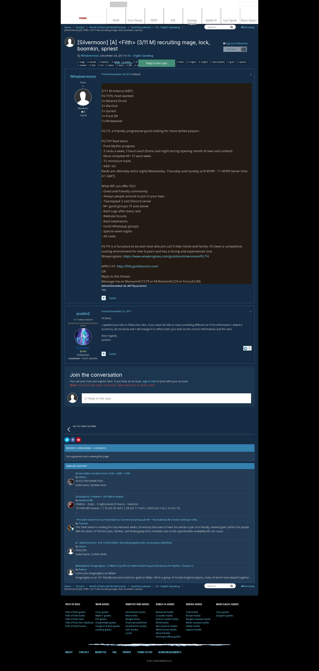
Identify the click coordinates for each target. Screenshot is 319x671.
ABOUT (69, 652)
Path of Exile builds (75, 615)
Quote (112, 298)
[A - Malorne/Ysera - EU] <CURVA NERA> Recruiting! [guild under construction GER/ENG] (124, 543)
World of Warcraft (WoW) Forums (109, 27)
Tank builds (192, 612)
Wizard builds (163, 633)
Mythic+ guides (103, 615)
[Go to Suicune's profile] (71, 528)
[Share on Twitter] (67, 439)
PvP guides (101, 619)
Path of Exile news (74, 619)
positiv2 (83, 313)
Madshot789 (86, 500)
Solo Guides (132, 629)
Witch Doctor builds (166, 629)
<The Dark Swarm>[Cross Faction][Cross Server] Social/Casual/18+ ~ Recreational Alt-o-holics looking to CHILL (137, 520)
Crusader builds (164, 615)
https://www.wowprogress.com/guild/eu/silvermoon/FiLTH (166, 256)
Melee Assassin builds (197, 622)
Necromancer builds (166, 626)
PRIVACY (127, 652)
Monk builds (162, 622)
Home (69, 27)
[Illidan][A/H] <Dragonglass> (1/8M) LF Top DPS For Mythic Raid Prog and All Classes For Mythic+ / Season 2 (134, 566)
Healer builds (193, 626)
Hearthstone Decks (135, 612)
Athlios (82, 477)
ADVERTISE (100, 652)
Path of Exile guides (75, 612)
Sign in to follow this (237, 43)
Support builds (193, 629)
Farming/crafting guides (168, 636)
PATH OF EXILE (72, 604)
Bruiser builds (193, 615)
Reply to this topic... (100, 398)
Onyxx (82, 546)
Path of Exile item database (79, 622)
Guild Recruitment (142, 27)
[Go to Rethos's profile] (71, 572)
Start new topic (124, 63)
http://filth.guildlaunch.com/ (137, 266)
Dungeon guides (224, 615)
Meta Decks (132, 615)
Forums (81, 27)
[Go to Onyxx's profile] (71, 551)
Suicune (83, 523)
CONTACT (84, 652)
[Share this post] (251, 74)
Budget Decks (133, 619)
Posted (116, 74)
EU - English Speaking (169, 27)
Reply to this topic (156, 63)
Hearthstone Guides (136, 626)
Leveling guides (103, 629)
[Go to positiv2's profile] (83, 336)
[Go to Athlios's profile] (71, 482)
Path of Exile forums (75, 626)
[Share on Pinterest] (78, 439)
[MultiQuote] (104, 298)
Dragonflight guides (105, 622)
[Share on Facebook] (72, 439)
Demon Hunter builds (167, 619)
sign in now (149, 381)
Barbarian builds (164, 612)
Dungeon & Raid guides (107, 626)
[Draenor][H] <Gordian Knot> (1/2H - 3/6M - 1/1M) (103, 473)
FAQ (114, 652)
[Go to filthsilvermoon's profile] (70, 42)
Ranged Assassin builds (198, 619)
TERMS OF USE (144, 652)
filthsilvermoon (90, 55)
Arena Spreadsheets (136, 622)
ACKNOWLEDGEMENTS (169, 652)
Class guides (102, 612)
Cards (129, 633)
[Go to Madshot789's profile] (71, 505)
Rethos (83, 569)
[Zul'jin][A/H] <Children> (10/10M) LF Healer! (100, 496)
